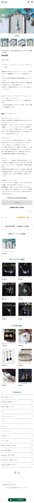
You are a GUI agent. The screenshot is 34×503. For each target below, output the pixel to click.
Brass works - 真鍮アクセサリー (10, 460)
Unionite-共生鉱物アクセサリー (9, 402)
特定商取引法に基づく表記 (9, 484)
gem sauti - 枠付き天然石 (8, 455)
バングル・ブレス (6, 431)
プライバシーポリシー (8, 482)
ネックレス (4, 426)
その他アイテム (5, 435)
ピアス (3, 411)
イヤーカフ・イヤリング (7, 416)
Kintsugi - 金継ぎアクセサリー (9, 465)
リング (3, 421)
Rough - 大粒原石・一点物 (8, 445)
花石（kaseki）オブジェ (7, 397)
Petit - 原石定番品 (6, 450)
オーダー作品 (4, 440)
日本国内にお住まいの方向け (17, 207)
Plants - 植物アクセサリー (8, 406)
